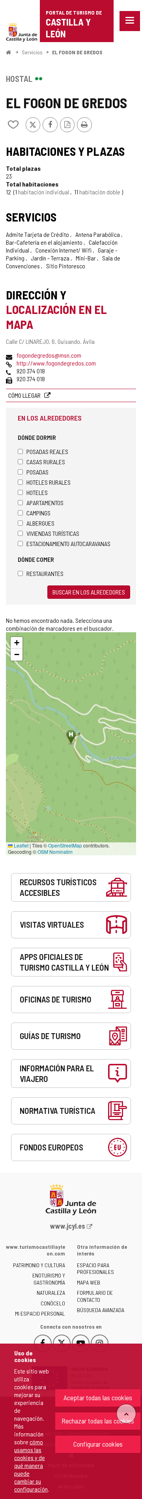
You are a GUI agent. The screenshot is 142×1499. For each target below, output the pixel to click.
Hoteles (37, 492)
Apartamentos (45, 502)
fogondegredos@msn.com (49, 355)
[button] (16, 643)
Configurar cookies (98, 1444)
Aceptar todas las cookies (98, 1397)
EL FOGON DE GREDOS (77, 52)
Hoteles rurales (48, 482)
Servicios (32, 52)
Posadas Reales (47, 451)
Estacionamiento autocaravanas (68, 543)
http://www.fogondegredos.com (56, 363)
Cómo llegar (25, 395)
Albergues (40, 523)
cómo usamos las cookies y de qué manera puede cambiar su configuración (31, 1465)
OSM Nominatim (55, 851)
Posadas (37, 472)
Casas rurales (45, 461)
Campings (38, 513)
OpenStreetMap (65, 845)
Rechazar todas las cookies (98, 1420)
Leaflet (20, 845)
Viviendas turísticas (52, 533)
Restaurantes (45, 573)
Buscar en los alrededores (88, 592)
